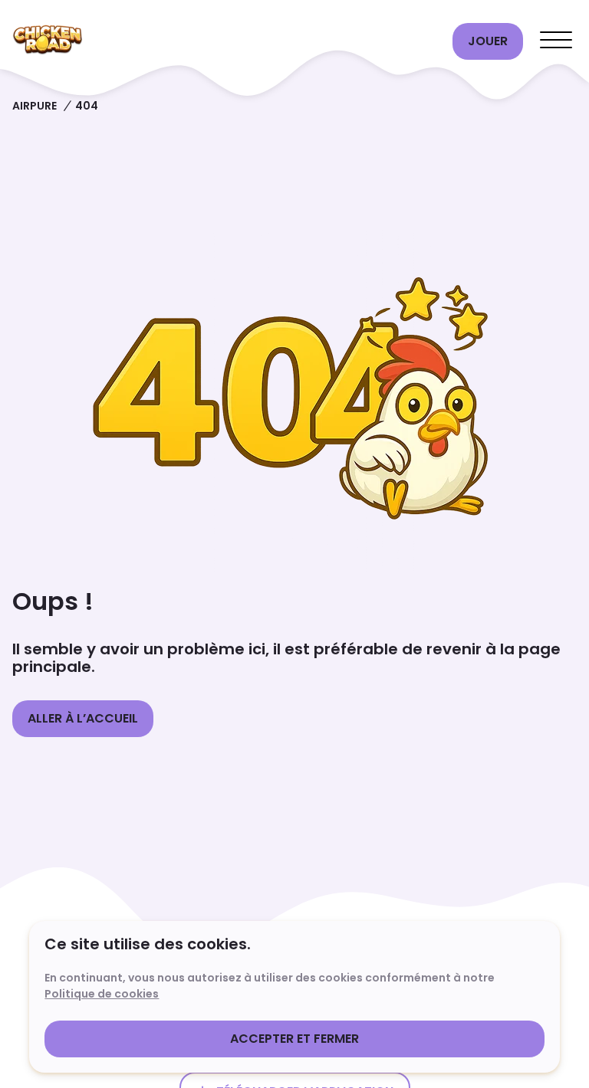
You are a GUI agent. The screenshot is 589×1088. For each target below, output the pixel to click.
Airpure (34, 105)
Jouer (488, 41)
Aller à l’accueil (83, 718)
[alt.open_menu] (556, 41)
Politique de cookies (101, 993)
